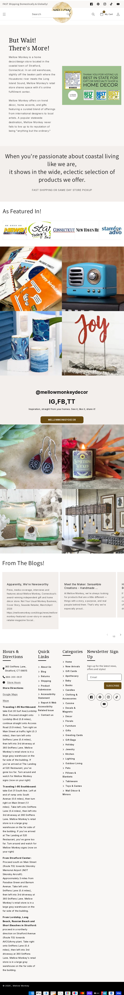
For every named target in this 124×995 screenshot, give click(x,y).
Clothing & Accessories (70, 696)
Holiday (69, 744)
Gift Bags (70, 740)
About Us (45, 667)
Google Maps (10, 694)
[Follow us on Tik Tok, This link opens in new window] (111, 4)
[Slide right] (120, 634)
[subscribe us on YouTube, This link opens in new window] (118, 4)
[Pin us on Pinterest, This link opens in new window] (98, 4)
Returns (45, 676)
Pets (68, 768)
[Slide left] (107, 634)
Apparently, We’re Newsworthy (28, 584)
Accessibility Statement (46, 696)
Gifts (68, 730)
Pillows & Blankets (69, 775)
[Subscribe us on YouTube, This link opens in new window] (104, 704)
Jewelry (70, 749)
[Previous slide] (7, 230)
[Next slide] (117, 230)
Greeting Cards (74, 735)
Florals (69, 721)
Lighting (70, 758)
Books (68, 685)
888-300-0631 (14, 677)
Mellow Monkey (21, 985)
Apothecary (71, 676)
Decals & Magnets (69, 710)
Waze (6, 700)
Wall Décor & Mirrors (71, 792)
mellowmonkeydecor (62, 419)
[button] (4, 14)
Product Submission (44, 687)
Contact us (46, 715)
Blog (43, 671)
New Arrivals (72, 666)
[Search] (68, 14)
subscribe (112, 685)
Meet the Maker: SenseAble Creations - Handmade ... (82, 586)
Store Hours (14, 682)
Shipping (45, 681)
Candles (70, 690)
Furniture (70, 726)
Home (68, 661)
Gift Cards (71, 671)
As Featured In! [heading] (22, 211)
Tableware (71, 781)
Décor (68, 716)
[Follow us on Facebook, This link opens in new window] (91, 4)
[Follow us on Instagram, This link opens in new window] (104, 4)
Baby (68, 680)
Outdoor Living (73, 763)
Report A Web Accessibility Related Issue (47, 706)
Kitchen (69, 754)
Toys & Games (73, 786)
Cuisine (69, 703)
